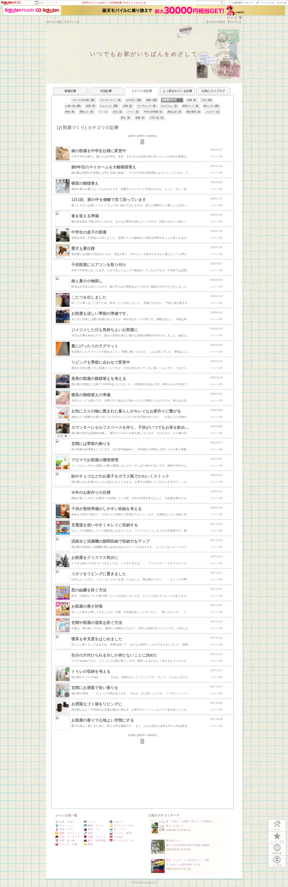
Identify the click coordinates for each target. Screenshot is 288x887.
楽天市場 (281, 2)
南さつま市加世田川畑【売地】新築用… (189, 845)
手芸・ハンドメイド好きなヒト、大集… (189, 860)
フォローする (277, 841)
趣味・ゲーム (95, 825)
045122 (232, 17)
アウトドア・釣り (124, 825)
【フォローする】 (216, 21)
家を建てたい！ (175, 840)
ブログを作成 (267, 2)
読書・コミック (97, 836)
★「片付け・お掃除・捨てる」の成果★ (189, 821)
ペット (91, 821)
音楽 (90, 833)
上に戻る (277, 865)
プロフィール (71, 21)
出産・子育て (67, 821)
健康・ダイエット (69, 833)
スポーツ (119, 821)
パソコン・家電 (122, 833)
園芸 (90, 844)
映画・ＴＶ (94, 829)
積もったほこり (175, 825)
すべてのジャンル (124, 840)
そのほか (119, 836)
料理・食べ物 (67, 840)
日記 (59, 21)
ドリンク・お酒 (68, 844)
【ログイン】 (234, 21)
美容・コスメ (67, 829)
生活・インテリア (48, 2)
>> (241, 2)
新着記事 (277, 853)
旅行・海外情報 (97, 840)
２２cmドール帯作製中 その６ (183, 864)
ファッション (67, 825)
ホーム (50, 21)
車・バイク (120, 829)
